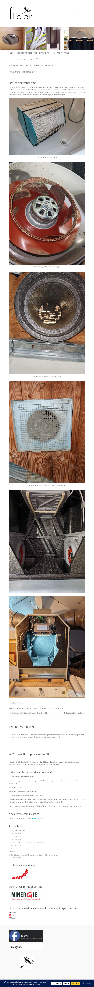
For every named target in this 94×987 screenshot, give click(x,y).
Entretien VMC (44, 53)
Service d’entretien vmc (16, 837)
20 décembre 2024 (31, 708)
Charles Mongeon (17, 708)
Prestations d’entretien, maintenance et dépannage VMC (31, 66)
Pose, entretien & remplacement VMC (23, 72)
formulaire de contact (37, 818)
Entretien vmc (21, 703)
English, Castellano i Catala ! (74, 713)
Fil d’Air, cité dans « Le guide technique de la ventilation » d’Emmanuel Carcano (34, 855)
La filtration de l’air (17, 59)
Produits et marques (61, 53)
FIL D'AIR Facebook (76, 8)
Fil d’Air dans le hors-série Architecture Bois (22, 849)
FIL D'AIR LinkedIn (79, 8)
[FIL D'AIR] (21, 13)
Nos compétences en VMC (27, 53)
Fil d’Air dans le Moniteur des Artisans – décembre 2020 (28, 713)
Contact (30, 59)
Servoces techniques (54, 708)
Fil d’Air (11, 53)
